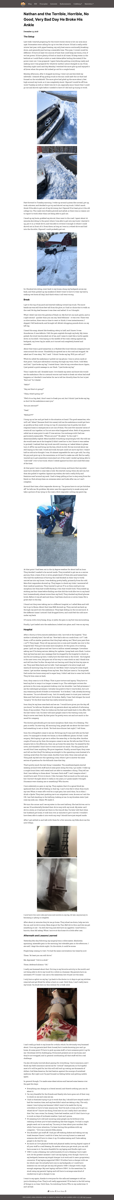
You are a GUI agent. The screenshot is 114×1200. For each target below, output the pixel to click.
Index (51, 1191)
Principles (44, 4)
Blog (30, 4)
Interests (53, 4)
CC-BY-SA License (84, 1197)
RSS (35, 4)
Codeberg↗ (78, 4)
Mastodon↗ (89, 4)
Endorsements (65, 4)
